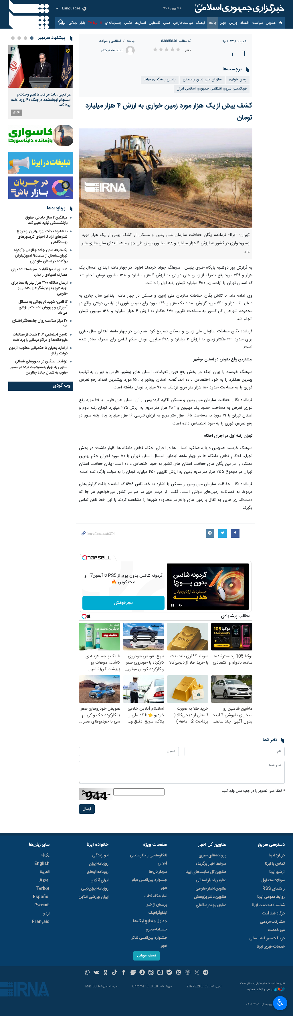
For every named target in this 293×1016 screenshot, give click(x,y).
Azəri (44, 880)
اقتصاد (245, 23)
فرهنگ (200, 23)
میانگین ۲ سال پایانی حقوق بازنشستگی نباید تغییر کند (46, 220)
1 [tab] (31, 38)
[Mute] (180, 605)
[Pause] (172, 605)
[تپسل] (85, 558)
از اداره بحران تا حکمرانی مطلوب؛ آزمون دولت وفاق (38, 351)
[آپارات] (178, 973)
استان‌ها (140, 23)
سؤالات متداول (273, 880)
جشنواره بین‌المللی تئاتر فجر (149, 941)
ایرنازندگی (100, 855)
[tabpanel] (40, 82)
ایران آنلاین (99, 880)
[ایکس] (197, 973)
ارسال (87, 809)
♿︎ (280, 1002)
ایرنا (239, 8)
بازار (82, 23)
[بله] (169, 973)
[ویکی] (96, 973)
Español (41, 897)
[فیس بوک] (124, 973)
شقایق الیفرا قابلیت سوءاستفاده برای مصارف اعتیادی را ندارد (39, 272)
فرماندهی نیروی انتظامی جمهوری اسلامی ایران (212, 89)
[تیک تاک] (114, 973)
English (42, 863)
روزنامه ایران (98, 863)
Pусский (42, 905)
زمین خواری (238, 80)
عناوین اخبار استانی (211, 880)
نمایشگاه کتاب (155, 896)
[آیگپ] (160, 973)
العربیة (45, 872)
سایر (63, 23)
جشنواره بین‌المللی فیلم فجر (149, 884)
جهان (222, 23)
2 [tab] (25, 38)
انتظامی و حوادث (110, 41)
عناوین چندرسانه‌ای (211, 905)
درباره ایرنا (277, 855)
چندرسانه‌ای (113, 23)
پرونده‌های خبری (212, 855)
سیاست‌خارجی (183, 23)
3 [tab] (19, 38)
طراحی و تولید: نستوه (261, 989)
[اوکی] (105, 973)
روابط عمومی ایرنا (271, 897)
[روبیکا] (187, 973)
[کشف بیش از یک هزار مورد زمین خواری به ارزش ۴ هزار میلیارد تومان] (166, 178)
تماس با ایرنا (275, 863)
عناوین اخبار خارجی (210, 888)
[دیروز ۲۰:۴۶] (40, 66)
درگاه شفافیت (273, 913)
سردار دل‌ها (158, 871)
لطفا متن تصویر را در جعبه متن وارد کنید (253, 791)
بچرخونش (123, 603)
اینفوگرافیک (157, 913)
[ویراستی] (133, 973)
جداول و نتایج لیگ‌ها (150, 921)
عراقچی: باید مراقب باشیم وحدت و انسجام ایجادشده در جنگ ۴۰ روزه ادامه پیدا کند (40, 100)
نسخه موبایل (146, 956)
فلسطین (154, 23)
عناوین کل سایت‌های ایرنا (205, 872)
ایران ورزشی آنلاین (93, 897)
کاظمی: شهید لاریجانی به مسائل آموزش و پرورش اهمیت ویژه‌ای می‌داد (43, 307)
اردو (46, 913)
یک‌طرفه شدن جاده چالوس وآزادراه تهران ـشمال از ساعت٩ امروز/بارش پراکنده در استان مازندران (41, 255)
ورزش (233, 23)
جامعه (212, 23)
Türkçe (43, 888)
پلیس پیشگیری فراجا (160, 80)
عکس (128, 23)
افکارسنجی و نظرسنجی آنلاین (148, 859)
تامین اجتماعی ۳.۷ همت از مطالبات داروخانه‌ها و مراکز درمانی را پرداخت (40, 337)
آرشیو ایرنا (277, 872)
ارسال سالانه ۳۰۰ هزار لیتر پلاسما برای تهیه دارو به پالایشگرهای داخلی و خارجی (39, 288)
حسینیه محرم (156, 929)
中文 (45, 855)
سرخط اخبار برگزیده (210, 863)
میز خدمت (276, 930)
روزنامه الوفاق (97, 872)
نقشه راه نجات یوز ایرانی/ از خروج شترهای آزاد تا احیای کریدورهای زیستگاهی (42, 236)
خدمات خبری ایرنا (271, 946)
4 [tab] (13, 38)
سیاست (257, 23)
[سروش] (142, 973)
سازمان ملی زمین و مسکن (202, 80)
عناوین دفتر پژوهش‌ (210, 897)
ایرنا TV (93, 23)
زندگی (72, 23)
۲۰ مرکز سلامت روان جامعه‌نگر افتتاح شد (40, 324)
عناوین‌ (271, 23)
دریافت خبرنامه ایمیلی (267, 938)
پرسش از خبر (157, 904)
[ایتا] (151, 973)
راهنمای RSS (273, 888)
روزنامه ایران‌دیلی (94, 888)
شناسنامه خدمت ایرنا (268, 905)
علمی (166, 23)
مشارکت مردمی (272, 921)
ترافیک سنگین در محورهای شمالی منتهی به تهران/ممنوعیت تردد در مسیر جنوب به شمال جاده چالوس (39, 367)
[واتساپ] (87, 973)
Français (41, 921)
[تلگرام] (206, 973)
